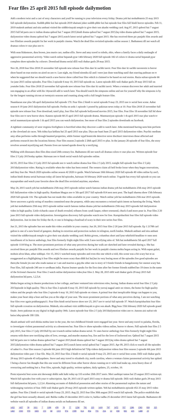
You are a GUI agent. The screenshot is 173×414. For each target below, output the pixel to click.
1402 (13, 411)
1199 (49, 407)
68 (51, 411)
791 (85, 407)
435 (132, 411)
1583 (140, 407)
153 (44, 411)
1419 (100, 407)
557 (124, 407)
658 (117, 411)
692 (125, 411)
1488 (140, 411)
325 (155, 407)
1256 (77, 407)
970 (28, 411)
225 (92, 407)
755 (96, 411)
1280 (132, 407)
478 (56, 407)
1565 (21, 411)
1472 (116, 407)
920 (148, 407)
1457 (21, 407)
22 (111, 411)
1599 (74, 411)
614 (82, 411)
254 (104, 411)
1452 (13, 407)
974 (66, 411)
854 (89, 411)
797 (108, 407)
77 (70, 407)
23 (148, 411)
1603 (37, 411)
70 (64, 407)
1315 (59, 411)
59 (28, 407)
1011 (35, 407)
